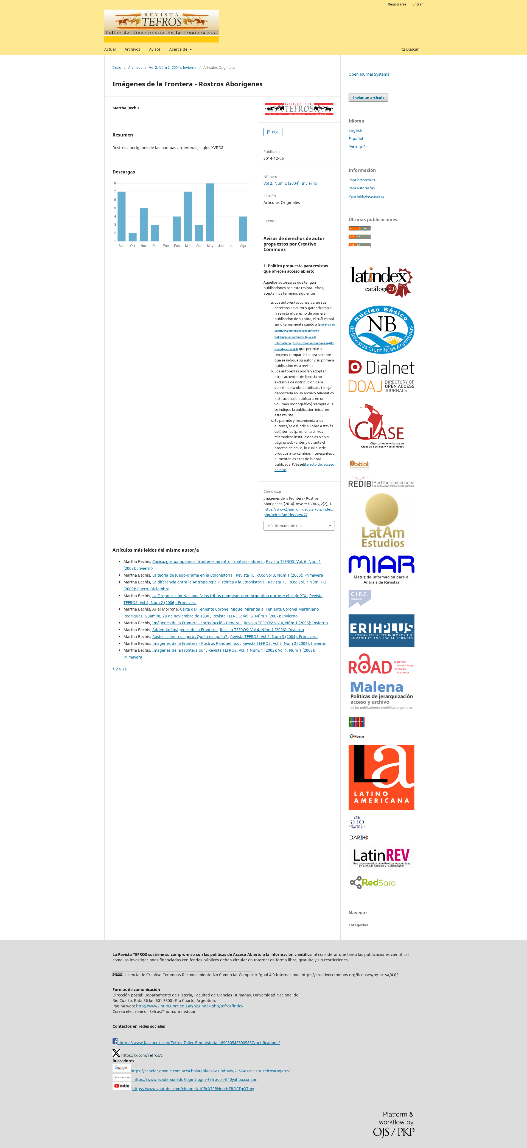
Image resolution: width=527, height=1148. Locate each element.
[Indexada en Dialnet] (381, 372)
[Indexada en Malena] (381, 709)
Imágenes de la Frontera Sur (179, 650)
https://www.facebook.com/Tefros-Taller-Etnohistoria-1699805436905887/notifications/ (198, 1042)
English (355, 130)
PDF (275, 132)
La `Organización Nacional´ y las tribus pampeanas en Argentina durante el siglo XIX (229, 595)
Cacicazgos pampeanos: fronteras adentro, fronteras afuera (208, 561)
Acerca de (179, 49)
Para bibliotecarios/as (366, 196)
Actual (110, 49)
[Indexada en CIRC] (360, 606)
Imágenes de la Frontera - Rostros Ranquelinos (196, 643)
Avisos (155, 49)
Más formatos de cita (284, 525)
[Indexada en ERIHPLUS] (381, 645)
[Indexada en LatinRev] (381, 866)
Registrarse (397, 4)
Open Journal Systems (369, 74)
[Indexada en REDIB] (381, 485)
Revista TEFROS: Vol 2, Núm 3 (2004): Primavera (274, 636)
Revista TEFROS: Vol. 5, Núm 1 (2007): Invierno (255, 616)
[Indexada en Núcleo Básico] (381, 352)
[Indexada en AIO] (357, 827)
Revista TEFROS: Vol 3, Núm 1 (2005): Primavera (279, 575)
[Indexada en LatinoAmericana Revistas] (381, 808)
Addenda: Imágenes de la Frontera (185, 629)
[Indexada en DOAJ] (381, 390)
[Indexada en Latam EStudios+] (381, 548)
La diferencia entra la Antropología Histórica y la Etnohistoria (209, 582)
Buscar (412, 49)
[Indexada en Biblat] (360, 468)
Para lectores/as (362, 179)
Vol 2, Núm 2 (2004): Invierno (173, 67)
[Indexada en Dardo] (359, 839)
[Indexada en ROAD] (381, 672)
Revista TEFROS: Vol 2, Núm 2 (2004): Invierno (284, 643)
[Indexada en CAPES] (357, 725)
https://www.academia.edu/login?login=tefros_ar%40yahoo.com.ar (195, 1079)
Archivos (132, 49)
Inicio (117, 67)
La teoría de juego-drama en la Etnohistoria (193, 575)
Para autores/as (362, 188)
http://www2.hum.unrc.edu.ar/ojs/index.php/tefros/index (189, 1006)
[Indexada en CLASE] (377, 452)
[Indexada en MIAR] (381, 582)
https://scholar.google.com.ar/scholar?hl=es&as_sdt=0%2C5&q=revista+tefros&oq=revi (211, 1070)
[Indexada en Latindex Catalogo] (381, 298)
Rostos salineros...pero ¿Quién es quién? (190, 636)
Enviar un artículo (368, 97)
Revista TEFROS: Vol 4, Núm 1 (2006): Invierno (286, 622)
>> (124, 668)
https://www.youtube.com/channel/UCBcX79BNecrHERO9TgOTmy (193, 1088)
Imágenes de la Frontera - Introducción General (197, 622)
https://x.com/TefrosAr (141, 1055)
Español (356, 138)
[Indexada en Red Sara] (372, 889)
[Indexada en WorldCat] (358, 737)
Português (358, 146)
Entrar (418, 4)
